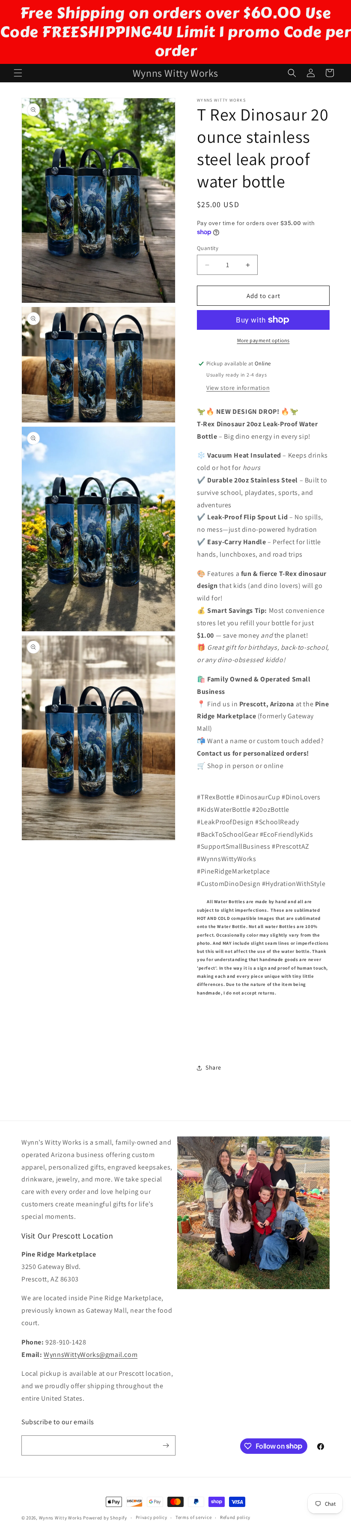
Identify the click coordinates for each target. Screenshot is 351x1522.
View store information (238, 388)
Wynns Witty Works (60, 1518)
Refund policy (235, 1517)
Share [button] (213, 1067)
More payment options (263, 340)
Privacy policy (151, 1517)
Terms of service (193, 1517)
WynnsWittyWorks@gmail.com (90, 1354)
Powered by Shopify (105, 1518)
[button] (18, 72)
